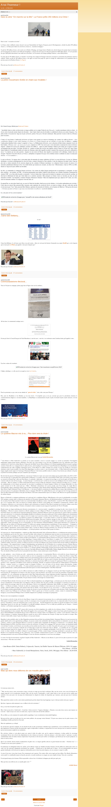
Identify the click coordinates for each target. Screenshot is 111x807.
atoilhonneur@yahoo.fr (19, 201)
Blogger (42, 805)
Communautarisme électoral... (14, 281)
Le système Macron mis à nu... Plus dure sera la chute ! (25, 433)
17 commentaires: (18, 71)
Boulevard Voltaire (23, 126)
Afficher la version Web (39, 802)
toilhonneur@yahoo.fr (19, 65)
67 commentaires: (18, 273)
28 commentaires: (18, 662)
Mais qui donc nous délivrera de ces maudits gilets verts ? (25, 670)
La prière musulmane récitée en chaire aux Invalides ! (24, 80)
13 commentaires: (18, 207)
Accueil (39, 799)
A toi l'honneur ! (10, 4)
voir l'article (33, 371)
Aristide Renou (73, 765)
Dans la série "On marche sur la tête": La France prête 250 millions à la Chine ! (35, 17)
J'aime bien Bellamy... (10, 216)
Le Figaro (22, 60)
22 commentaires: (18, 424)
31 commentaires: (18, 791)
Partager (4, 73)
